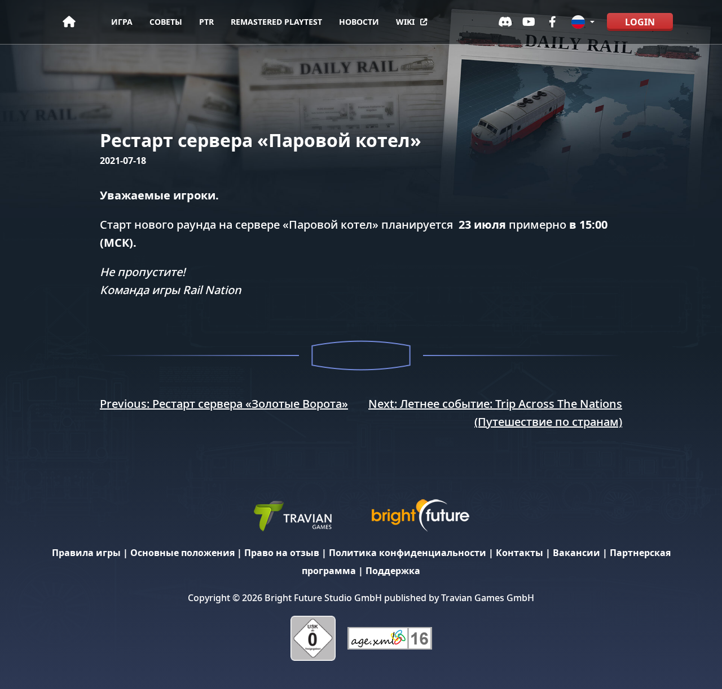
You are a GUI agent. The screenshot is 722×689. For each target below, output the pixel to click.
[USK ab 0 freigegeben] (313, 637)
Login (640, 22)
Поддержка (393, 570)
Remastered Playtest (276, 21)
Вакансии (576, 552)
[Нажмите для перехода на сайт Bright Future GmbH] (420, 514)
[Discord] (505, 22)
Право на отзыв (281, 552)
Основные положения (182, 552)
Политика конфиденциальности (407, 552)
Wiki (405, 21)
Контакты (519, 552)
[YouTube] (529, 22)
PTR (206, 21)
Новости (359, 21)
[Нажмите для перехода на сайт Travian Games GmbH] (292, 514)
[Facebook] (553, 22)
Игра (122, 21)
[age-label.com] (389, 637)
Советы (165, 21)
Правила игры (86, 552)
